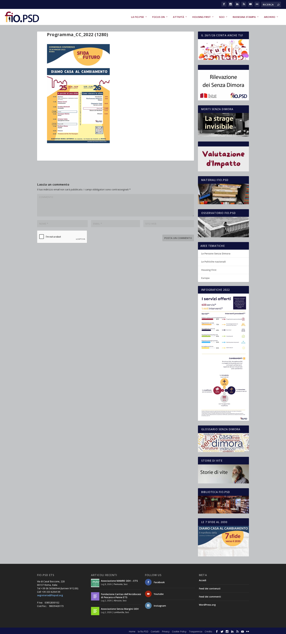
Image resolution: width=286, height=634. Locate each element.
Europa (205, 278)
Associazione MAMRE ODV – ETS (119, 580)
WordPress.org (207, 604)
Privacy (165, 631)
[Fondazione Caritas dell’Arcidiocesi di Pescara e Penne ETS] (95, 596)
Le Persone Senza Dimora (215, 253)
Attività (178, 17)
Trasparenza (195, 631)
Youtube (159, 594)
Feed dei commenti (210, 596)
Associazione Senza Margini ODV (120, 608)
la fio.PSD (137, 17)
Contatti (155, 631)
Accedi (202, 580)
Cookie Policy (179, 631)
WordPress (95, 631)
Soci (221, 17)
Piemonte (118, 584)
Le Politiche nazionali (213, 261)
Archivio (269, 17)
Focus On (158, 17)
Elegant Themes (62, 631)
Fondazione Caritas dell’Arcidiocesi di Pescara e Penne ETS (121, 596)
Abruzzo (118, 600)
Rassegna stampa (244, 17)
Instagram (160, 605)
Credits (208, 631)
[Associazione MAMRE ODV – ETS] (95, 583)
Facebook (159, 582)
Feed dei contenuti (209, 588)
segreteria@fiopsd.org (50, 595)
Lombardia (119, 612)
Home (132, 631)
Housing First (201, 17)
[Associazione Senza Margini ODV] (95, 611)
